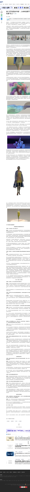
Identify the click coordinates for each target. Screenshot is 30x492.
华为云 (12, 476)
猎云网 (10, 476)
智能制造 (10, 480)
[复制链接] (1, 19)
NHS (16, 436)
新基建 (26, 4)
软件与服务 (10, 4)
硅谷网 (8, 476)
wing (18, 436)
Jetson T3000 (20, 451)
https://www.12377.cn (26, 485)
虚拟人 (16, 480)
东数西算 (4, 480)
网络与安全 (6, 4)
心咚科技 (8, 421)
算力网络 (21, 480)
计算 (1, 4)
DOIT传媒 (15, 476)
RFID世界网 (5, 476)
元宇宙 (16, 421)
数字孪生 (24, 480)
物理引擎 (12, 421)
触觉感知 (22, 459)
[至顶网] (1, 2)
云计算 (12, 480)
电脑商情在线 (1, 476)
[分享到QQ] (1, 17)
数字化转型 (22, 4)
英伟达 (16, 451)
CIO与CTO (17, 4)
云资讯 (28, 4)
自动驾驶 (7, 480)
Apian (21, 436)
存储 (3, 4)
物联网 (18, 480)
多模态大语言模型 (18, 459)
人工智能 (20, 421)
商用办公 (14, 4)
